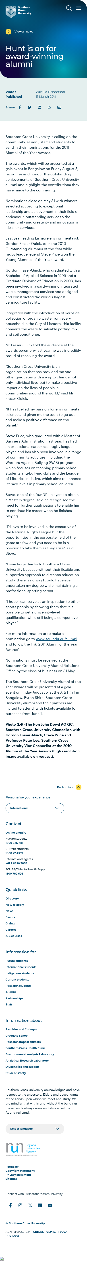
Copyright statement (20, 1170)
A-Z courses (14, 936)
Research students (18, 985)
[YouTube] (50, 1205)
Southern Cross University (27, 1223)
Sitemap (11, 1178)
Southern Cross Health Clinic (26, 1048)
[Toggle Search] (69, 8)
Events (10, 917)
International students (21, 967)
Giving (10, 923)
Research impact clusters (23, 1042)
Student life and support (22, 1066)
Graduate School (17, 1035)
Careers (11, 929)
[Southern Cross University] (18, 12)
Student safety (16, 1073)
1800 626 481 (14, 843)
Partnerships (14, 998)
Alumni (11, 992)
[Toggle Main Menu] (79, 8)
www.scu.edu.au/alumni (56, 639)
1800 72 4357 (14, 853)
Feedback (12, 1166)
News (9, 911)
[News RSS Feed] (49, 107)
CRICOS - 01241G (44, 1231)
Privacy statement (18, 1174)
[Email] (59, 107)
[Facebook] (20, 107)
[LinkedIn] (39, 107)
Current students (17, 979)
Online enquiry (16, 832)
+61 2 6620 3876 (16, 863)
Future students (17, 961)
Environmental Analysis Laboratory (30, 1054)
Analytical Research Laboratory (27, 1060)
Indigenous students (20, 973)
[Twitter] (30, 107)
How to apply (15, 904)
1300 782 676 (14, 873)
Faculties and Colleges (21, 1029)
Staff (9, 1004)
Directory (12, 898)
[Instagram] (20, 1205)
